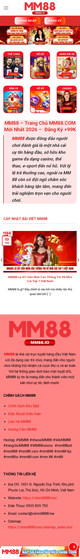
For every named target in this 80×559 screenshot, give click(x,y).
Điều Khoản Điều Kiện (24, 414)
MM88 (18, 138)
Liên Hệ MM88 (19, 422)
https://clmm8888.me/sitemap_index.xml (40, 527)
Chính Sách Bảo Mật (23, 406)
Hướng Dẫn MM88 (22, 429)
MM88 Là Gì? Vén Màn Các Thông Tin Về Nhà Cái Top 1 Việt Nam (40, 279)
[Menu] (6, 7)
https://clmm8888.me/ (40, 498)
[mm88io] (40, 8)
